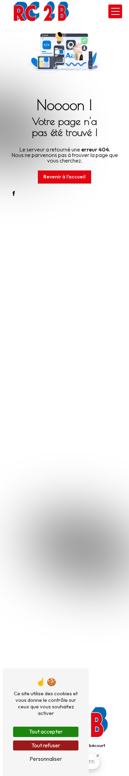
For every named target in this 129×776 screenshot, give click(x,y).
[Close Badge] (97, 755)
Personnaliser (46, 758)
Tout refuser (45, 745)
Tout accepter (46, 731)
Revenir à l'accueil (64, 177)
